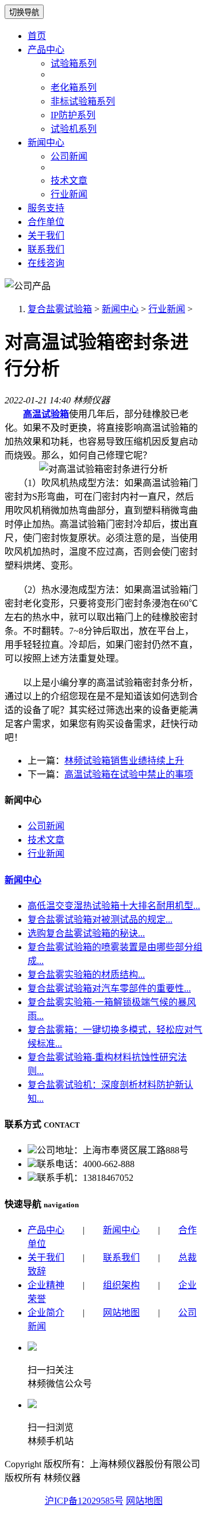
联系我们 (46, 249)
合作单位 (46, 222)
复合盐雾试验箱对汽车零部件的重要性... (109, 988)
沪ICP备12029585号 (84, 1501)
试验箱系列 (74, 63)
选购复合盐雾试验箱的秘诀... (86, 933)
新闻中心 (46, 142)
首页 (37, 36)
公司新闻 (69, 156)
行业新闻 (69, 194)
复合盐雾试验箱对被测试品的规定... (100, 919)
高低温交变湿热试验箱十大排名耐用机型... (114, 906)
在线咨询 (46, 263)
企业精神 (46, 1285)
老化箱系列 (74, 87)
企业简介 (46, 1312)
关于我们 (46, 235)
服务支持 (46, 208)
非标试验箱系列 (83, 101)
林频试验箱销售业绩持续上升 (124, 760)
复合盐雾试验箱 (60, 309)
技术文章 (69, 180)
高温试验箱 (46, 414)
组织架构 (121, 1285)
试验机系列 (74, 129)
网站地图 (121, 1312)
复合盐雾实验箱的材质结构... (86, 974)
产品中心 (46, 50)
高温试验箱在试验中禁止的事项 (128, 774)
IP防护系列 (73, 115)
